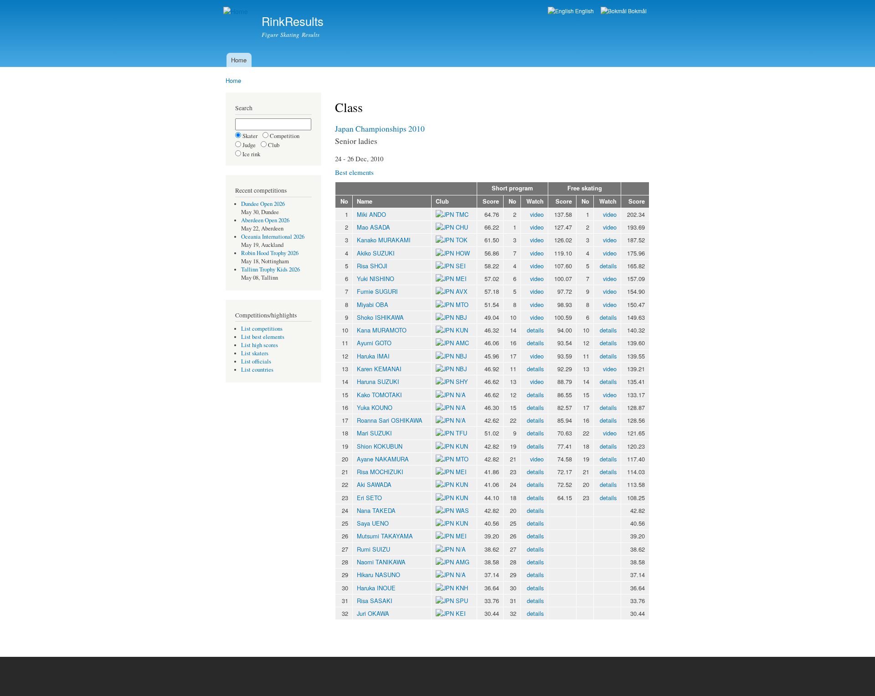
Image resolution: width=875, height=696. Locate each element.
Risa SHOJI (372, 265)
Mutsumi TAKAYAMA (385, 536)
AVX (462, 291)
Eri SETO (369, 497)
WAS (462, 510)
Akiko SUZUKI (376, 253)
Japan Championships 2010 (380, 128)
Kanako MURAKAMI (384, 239)
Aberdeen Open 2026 (265, 220)
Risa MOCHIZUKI (380, 471)
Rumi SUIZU (373, 549)
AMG (462, 562)
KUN (462, 330)
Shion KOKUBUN (379, 446)
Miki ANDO (371, 214)
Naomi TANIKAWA (381, 562)
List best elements (262, 337)
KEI (461, 613)
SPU (462, 600)
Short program (512, 188)
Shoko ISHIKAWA (380, 317)
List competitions (262, 329)
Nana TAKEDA (376, 510)
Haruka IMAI (373, 356)
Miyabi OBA (372, 304)
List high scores (259, 345)
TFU (461, 433)
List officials (256, 361)
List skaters (254, 353)
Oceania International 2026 (272, 237)
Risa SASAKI (374, 600)
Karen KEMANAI (379, 368)
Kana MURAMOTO (382, 330)
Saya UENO (373, 523)
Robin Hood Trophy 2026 (270, 253)
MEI (461, 278)
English (584, 11)
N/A (460, 394)
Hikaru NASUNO (378, 574)
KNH (462, 587)
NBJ (461, 317)
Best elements (354, 172)
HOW (463, 253)
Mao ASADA (373, 227)
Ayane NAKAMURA (383, 459)
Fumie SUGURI (377, 291)
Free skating (584, 188)
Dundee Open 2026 (263, 204)
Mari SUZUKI (374, 433)
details (608, 265)
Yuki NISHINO (375, 278)
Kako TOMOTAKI (379, 394)
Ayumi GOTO (374, 342)
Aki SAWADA (374, 484)
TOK (462, 239)
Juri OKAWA (373, 613)
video (537, 214)
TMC (462, 214)
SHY (462, 381)
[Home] (237, 11)
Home (239, 60)
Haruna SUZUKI (378, 381)
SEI (461, 265)
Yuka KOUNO (374, 407)
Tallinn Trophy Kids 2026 (270, 269)
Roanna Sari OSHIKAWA (389, 420)
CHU (462, 227)
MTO (462, 304)
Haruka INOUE (376, 587)
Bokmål (637, 11)
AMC (462, 342)
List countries (257, 370)
